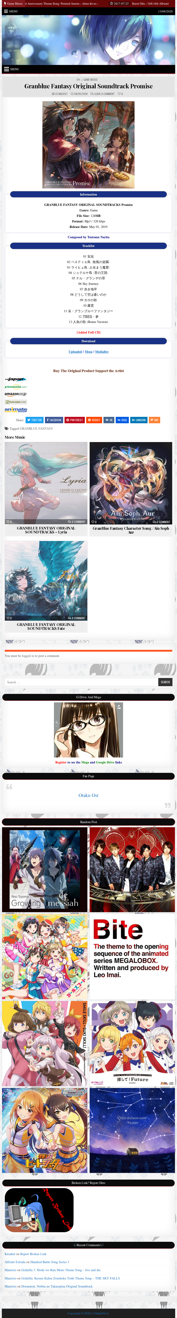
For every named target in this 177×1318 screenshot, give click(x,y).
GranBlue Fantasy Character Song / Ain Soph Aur (131, 530)
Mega (88, 351)
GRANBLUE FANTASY (36, 428)
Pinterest (76, 420)
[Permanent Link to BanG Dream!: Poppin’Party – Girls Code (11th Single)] (45, 956)
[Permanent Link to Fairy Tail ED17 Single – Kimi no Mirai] (132, 869)
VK (111, 420)
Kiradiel (10, 1254)
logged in (28, 655)
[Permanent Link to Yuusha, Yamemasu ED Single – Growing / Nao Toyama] (45, 869)
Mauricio (10, 1270)
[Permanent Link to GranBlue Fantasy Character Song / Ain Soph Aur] (131, 483)
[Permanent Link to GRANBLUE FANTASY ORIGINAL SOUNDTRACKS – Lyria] (46, 483)
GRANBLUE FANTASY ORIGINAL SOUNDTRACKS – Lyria (46, 529)
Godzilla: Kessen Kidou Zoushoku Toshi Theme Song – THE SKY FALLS (70, 1278)
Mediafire (102, 351)
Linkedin (141, 420)
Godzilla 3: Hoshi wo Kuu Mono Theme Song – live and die (60, 1270)
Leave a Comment (104, 94)
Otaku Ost (88, 795)
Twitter (36, 420)
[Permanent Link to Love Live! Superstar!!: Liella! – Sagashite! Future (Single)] (132, 1043)
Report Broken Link (33, 1254)
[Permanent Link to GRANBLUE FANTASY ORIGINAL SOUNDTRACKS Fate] (46, 581)
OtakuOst (61, 94)
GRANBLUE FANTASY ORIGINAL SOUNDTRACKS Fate (46, 626)
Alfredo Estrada (15, 1262)
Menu (13, 11)
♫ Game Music (89, 79)
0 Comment (79, 521)
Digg (124, 420)
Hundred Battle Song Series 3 (49, 1262)
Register (61, 762)
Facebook (55, 420)
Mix (156, 420)
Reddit (96, 420)
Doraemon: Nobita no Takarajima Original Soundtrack (57, 1286)
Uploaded (75, 351)
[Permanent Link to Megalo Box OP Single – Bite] (132, 956)
